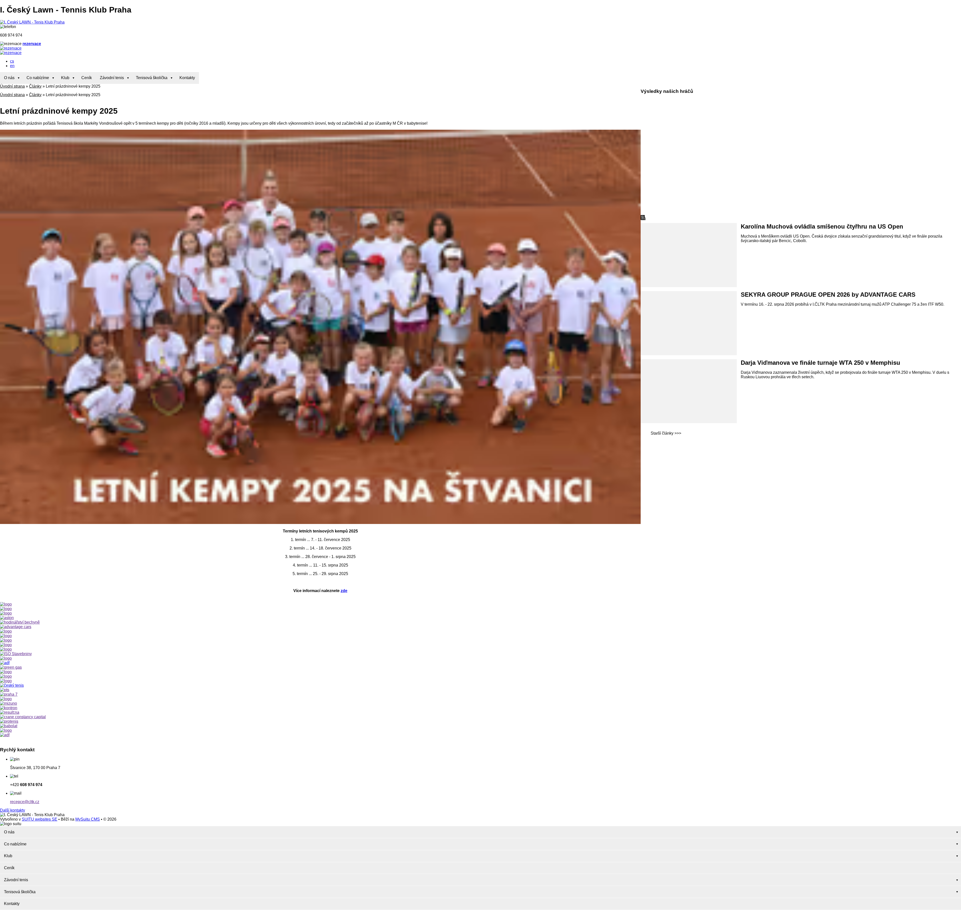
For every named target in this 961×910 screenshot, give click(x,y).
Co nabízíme (38, 78)
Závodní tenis (112, 78)
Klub (65, 78)
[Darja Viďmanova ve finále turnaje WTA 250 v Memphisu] (689, 391)
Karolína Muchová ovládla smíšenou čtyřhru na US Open (822, 226)
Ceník (86, 78)
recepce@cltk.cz (24, 802)
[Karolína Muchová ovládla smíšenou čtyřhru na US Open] (689, 255)
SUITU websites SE (39, 819)
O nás (9, 78)
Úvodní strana (12, 86)
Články (35, 86)
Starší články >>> (666, 433)
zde (344, 591)
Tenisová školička (151, 78)
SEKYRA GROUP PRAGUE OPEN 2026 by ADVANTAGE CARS (828, 294)
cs (12, 61)
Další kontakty (12, 810)
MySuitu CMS (87, 819)
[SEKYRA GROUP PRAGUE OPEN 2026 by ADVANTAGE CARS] (689, 323)
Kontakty (187, 78)
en (12, 66)
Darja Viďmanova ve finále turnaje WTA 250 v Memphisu (820, 362)
